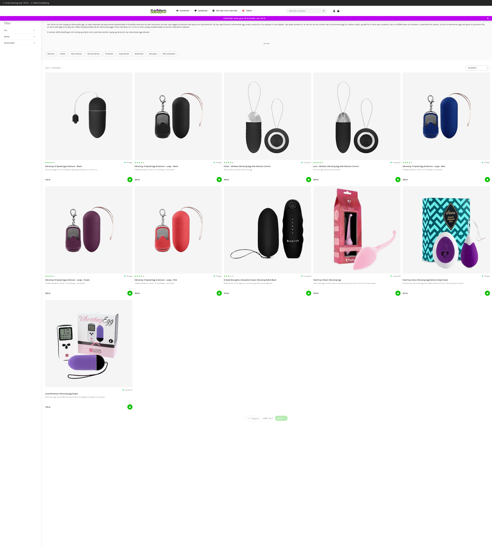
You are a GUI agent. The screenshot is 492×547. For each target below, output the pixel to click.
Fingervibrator (124, 54)
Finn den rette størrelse (226, 10)
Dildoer (63, 54)
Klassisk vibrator (94, 54)
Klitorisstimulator (169, 54)
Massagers (153, 54)
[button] (19, 30)
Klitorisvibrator (76, 54)
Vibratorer (51, 54)
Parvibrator (109, 54)
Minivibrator (139, 54)
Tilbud (249, 10)
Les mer (266, 43)
